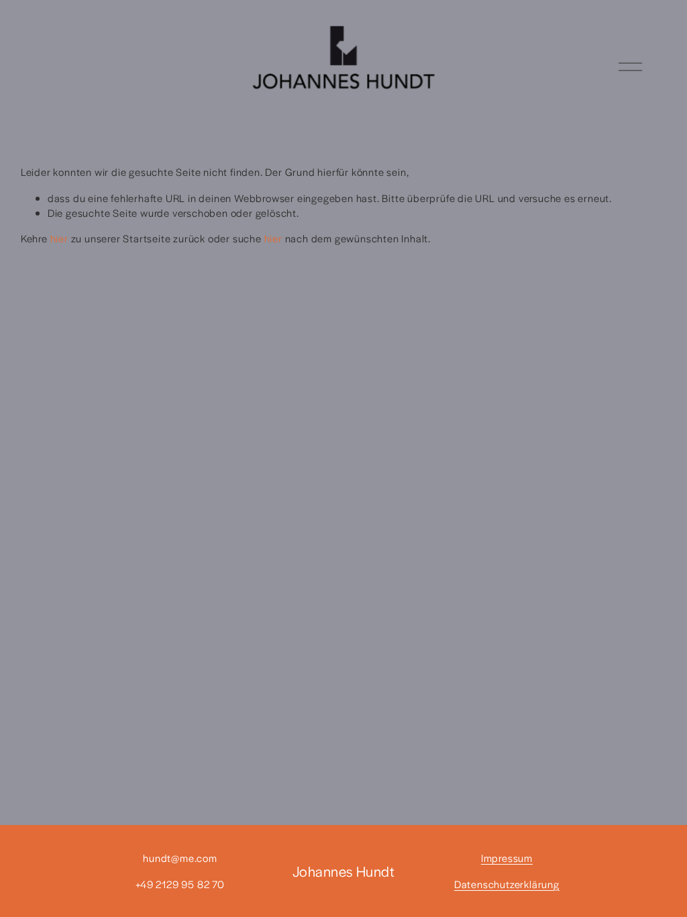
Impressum (507, 858)
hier (59, 238)
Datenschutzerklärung (507, 884)
